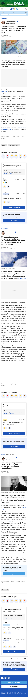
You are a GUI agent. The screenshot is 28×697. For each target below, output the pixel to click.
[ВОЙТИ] (25, 9)
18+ (7, 589)
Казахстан (4, 145)
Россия (3, 589)
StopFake (4, 91)
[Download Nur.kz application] (14, 3)
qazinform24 (16, 100)
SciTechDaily (22, 278)
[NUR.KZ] (14, 9)
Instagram (15, 220)
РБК (10, 522)
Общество (4, 18)
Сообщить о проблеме (14, 682)
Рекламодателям (14, 686)
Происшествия (10, 454)
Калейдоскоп (4, 228)
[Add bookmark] (25, 658)
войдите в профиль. (9, 173)
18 (20, 601)
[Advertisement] (14, 78)
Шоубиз (3, 454)
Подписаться (14, 574)
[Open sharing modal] (18, 659)
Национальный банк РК (13, 145)
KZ (23, 9)
